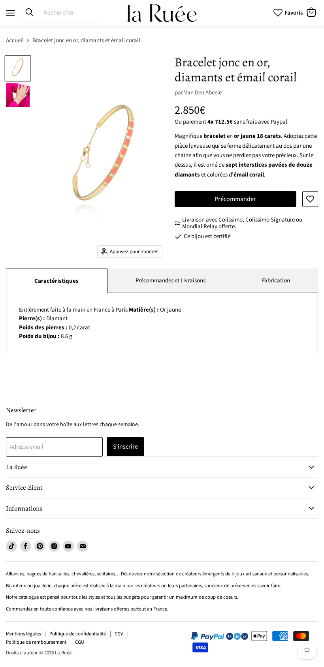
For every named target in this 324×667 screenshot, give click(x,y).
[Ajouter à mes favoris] (310, 199)
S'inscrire (125, 446)
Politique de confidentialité (77, 633)
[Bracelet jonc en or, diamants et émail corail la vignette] (17, 68)
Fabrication (276, 280)
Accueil (15, 40)
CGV (119, 633)
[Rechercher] (29, 13)
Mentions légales (23, 633)
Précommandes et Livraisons (170, 280)
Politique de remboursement (36, 642)
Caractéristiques (56, 281)
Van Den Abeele (203, 92)
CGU (79, 642)
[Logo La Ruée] (162, 13)
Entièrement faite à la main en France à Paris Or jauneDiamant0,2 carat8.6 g (100, 323)
